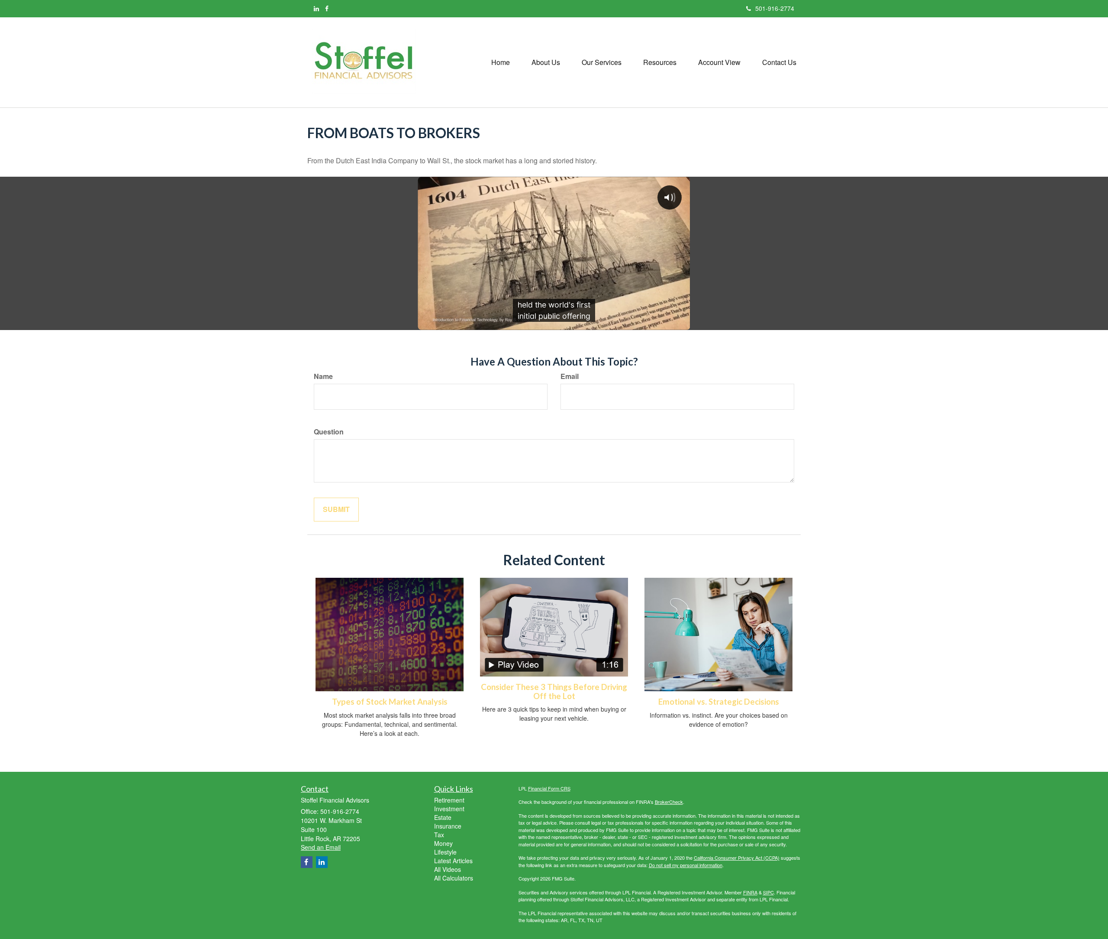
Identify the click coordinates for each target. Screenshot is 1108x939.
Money (443, 843)
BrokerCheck (669, 801)
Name (323, 376)
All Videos (447, 869)
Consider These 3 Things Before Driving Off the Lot (554, 691)
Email (569, 376)
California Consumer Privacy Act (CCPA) (736, 857)
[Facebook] (327, 8)
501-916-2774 (774, 8)
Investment (449, 808)
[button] (546, 62)
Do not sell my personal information (685, 864)
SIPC (768, 892)
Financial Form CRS (549, 788)
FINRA (750, 892)
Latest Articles (453, 860)
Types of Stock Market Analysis (390, 701)
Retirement (449, 800)
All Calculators (453, 878)
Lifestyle (445, 852)
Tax (439, 834)
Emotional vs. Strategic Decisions (718, 701)
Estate (442, 817)
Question (329, 432)
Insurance (447, 826)
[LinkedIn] (316, 8)
